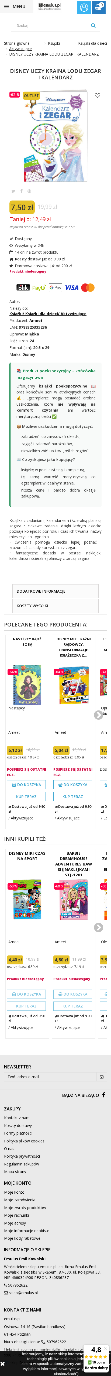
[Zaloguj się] (84, 8)
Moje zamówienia (19, 1199)
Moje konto (14, 1192)
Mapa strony (15, 1171)
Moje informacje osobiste (26, 1230)
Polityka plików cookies (24, 1141)
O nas (9, 1148)
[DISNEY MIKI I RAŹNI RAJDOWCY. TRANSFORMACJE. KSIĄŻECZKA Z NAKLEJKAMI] (73, 685)
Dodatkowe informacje (41, 591)
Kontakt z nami (17, 1117)
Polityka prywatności (22, 1156)
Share (21, 191)
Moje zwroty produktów (25, 1207)
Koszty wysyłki (32, 605)
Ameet (14, 732)
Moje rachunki (16, 1215)
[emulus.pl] (49, 6)
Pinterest (29, 191)
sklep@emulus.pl (23, 1292)
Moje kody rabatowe (22, 1238)
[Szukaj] (93, 25)
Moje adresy (15, 1223)
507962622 (17, 1285)
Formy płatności (18, 1133)
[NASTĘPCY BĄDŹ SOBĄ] (27, 685)
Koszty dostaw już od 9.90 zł (40, 258)
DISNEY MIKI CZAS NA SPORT (27, 855)
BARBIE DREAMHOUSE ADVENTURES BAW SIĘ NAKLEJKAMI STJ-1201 (73, 863)
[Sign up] (101, 1076)
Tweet (13, 191)
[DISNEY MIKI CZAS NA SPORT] (27, 899)
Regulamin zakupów (21, 1164)
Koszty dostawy (18, 1125)
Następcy (16, 707)
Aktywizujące (22, 818)
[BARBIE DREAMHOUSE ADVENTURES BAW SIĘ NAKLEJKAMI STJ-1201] (73, 899)
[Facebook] (103, 1095)
